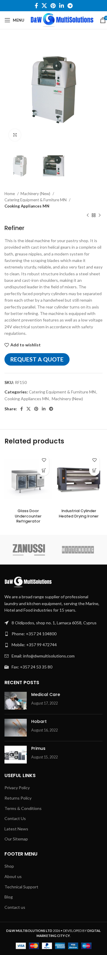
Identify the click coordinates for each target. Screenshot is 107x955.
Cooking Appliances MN (26, 206)
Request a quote (37, 359)
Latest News (16, 828)
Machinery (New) (36, 193)
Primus (38, 748)
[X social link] (44, 5)
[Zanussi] (29, 550)
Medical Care (45, 694)
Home (10, 193)
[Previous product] (88, 215)
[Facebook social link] (36, 5)
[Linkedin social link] (61, 5)
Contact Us (15, 818)
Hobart (39, 721)
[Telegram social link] (70, 5)
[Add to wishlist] (44, 460)
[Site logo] (62, 19)
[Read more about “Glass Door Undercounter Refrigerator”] (44, 470)
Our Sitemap (16, 838)
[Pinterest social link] (53, 5)
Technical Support (21, 886)
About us (13, 876)
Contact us (14, 907)
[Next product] (100, 215)
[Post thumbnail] (15, 701)
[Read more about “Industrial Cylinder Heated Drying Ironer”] (94, 470)
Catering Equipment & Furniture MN (35, 199)
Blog (8, 896)
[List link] (53, 634)
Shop (9, 866)
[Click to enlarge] (15, 135)
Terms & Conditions (23, 808)
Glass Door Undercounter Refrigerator (28, 516)
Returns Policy (18, 797)
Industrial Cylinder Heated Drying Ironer (79, 513)
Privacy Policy (17, 787)
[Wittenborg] (78, 550)
